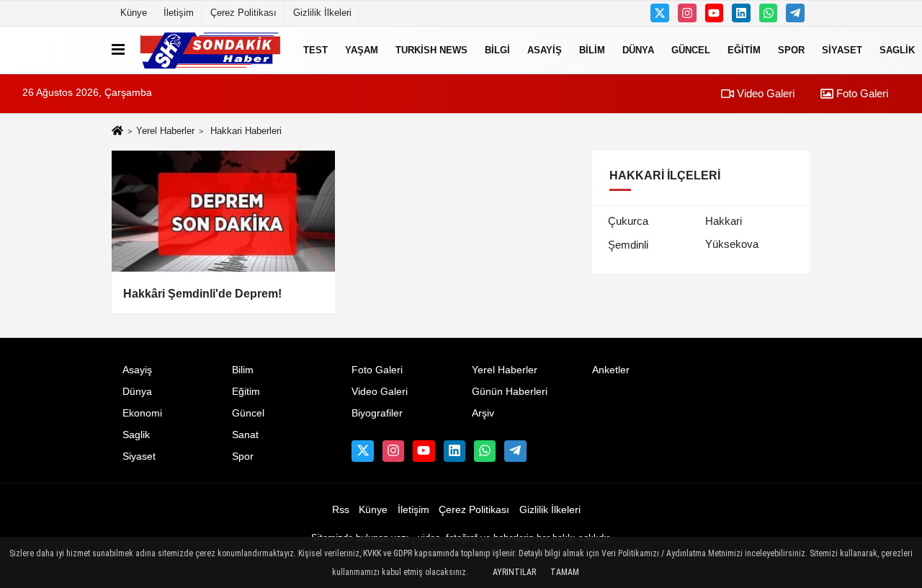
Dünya (638, 50)
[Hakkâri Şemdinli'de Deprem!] (223, 211)
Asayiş (544, 50)
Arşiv (483, 413)
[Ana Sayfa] (117, 131)
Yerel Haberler (165, 130)
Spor (791, 50)
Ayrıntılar (514, 572)
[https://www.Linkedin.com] (741, 13)
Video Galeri (764, 93)
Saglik (136, 434)
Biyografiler (377, 413)
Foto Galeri (860, 93)
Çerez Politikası (243, 12)
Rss (340, 509)
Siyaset (842, 50)
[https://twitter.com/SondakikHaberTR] (659, 13)
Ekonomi (142, 413)
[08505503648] (768, 13)
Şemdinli (628, 245)
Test (315, 50)
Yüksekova (731, 244)
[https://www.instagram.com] (687, 13)
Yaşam (361, 50)
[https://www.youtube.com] (714, 13)
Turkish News (431, 50)
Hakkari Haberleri (246, 130)
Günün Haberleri (509, 391)
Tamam (564, 572)
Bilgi (497, 50)
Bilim (592, 50)
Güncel (690, 50)
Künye (133, 12)
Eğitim (744, 50)
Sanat (245, 434)
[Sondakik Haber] (211, 50)
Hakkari (723, 221)
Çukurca (628, 221)
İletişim (179, 12)
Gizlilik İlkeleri (322, 12)
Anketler (611, 370)
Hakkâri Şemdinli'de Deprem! (202, 294)
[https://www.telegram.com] (795, 13)
